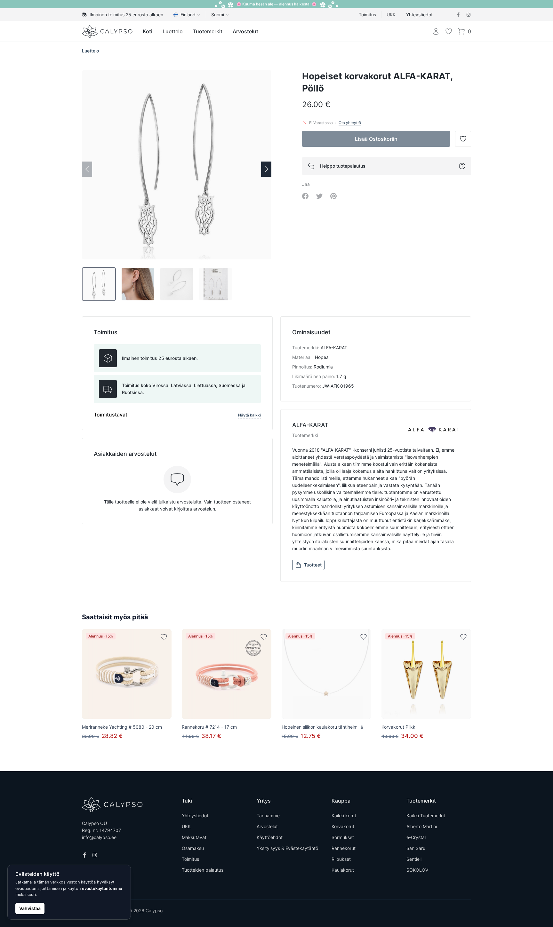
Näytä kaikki (249, 415)
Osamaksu (193, 848)
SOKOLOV (417, 870)
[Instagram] (468, 14)
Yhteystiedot (419, 14)
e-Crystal (416, 837)
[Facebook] (458, 14)
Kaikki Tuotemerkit (425, 815)
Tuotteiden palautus (202, 870)
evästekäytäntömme (102, 888)
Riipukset (341, 859)
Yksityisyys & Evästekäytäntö (287, 848)
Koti (147, 31)
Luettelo (173, 31)
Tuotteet (313, 564)
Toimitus (367, 14)
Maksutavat (194, 837)
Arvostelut (245, 31)
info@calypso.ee (99, 837)
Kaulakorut (343, 870)
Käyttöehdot (270, 837)
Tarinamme (268, 815)
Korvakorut (343, 826)
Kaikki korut (344, 815)
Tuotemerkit (207, 31)
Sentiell (413, 859)
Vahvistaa (30, 908)
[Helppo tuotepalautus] (462, 166)
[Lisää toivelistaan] (164, 637)
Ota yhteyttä (350, 122)
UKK (391, 14)
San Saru (415, 848)
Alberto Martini (421, 826)
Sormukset (343, 837)
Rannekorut (344, 848)
